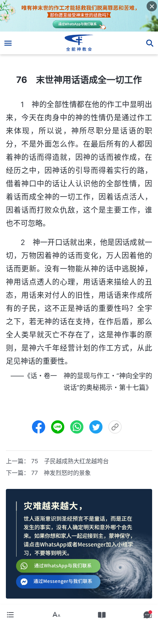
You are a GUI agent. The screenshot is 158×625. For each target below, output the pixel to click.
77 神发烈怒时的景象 (61, 472)
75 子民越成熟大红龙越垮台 (70, 461)
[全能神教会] (79, 43)
